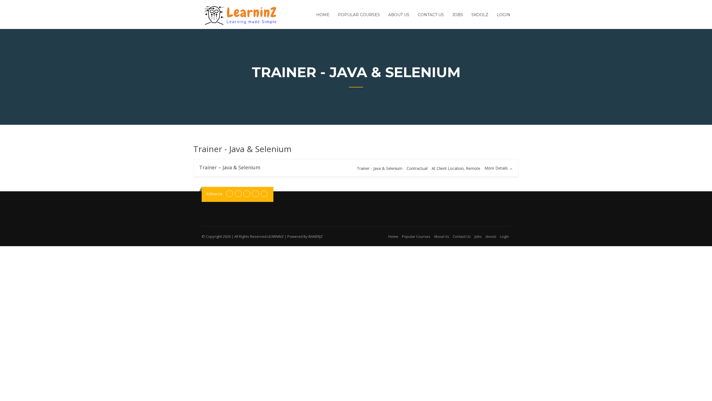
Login (503, 14)
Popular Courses (359, 14)
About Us (398, 14)
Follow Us (214, 193)
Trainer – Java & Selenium (229, 167)
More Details (496, 168)
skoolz (479, 14)
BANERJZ (315, 236)
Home (323, 14)
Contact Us (431, 14)
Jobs (457, 14)
